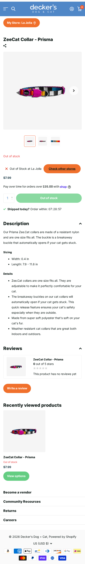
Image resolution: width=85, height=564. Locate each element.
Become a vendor (17, 492)
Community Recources (22, 501)
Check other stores (62, 168)
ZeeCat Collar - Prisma (19, 457)
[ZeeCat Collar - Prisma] (24, 431)
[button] (73, 91)
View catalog (5, 9)
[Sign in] (72, 9)
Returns (9, 511)
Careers (10, 520)
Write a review (17, 388)
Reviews (12, 348)
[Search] (13, 9)
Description (16, 223)
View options (16, 476)
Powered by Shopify (62, 536)
